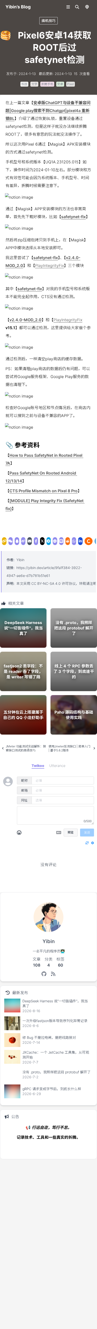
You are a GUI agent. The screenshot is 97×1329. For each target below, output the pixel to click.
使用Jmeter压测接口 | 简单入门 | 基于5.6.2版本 (69, 748)
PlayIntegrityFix (49, 265)
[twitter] (42, 541)
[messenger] (55, 541)
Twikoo (81, 885)
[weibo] (23, 541)
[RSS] (53, 973)
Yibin (20, 560)
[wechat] (10, 541)
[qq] (17, 541)
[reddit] (67, 541)
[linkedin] (80, 541)
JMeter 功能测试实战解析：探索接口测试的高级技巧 (26, 748)
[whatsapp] (74, 541)
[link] (4, 541)
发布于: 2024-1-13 (21, 74)
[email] (29, 541)
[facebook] (36, 541)
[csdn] (89, 541)
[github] (44, 973)
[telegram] (49, 541)
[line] (61, 541)
